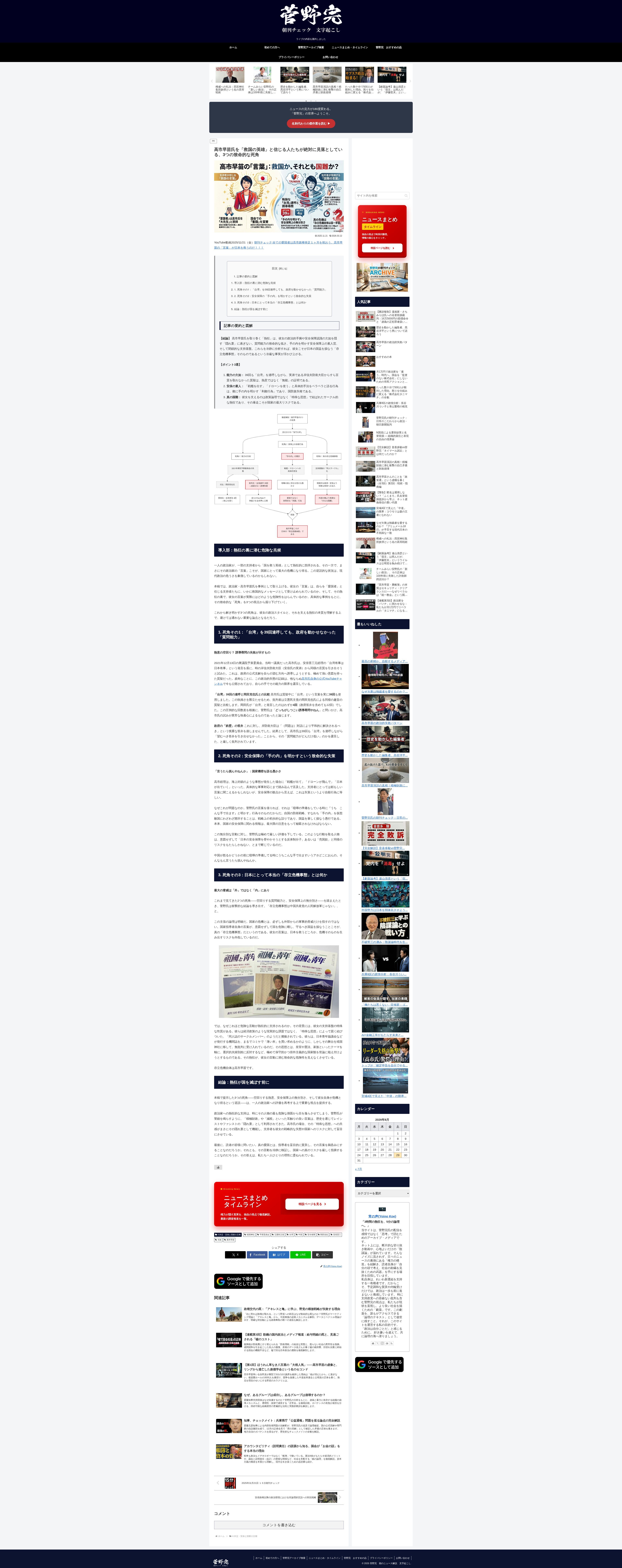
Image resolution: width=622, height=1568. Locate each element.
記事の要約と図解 (247, 276)
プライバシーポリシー (381, 1558)
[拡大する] (339, 418)
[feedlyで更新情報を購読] (387, 1343)
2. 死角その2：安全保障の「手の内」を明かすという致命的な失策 (272, 296)
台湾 (291, 1235)
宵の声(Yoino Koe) (382, 1216)
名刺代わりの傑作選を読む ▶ (311, 123)
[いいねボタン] (218, 1167)
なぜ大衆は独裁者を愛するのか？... (385, 691)
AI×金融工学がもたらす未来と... (382, 1035)
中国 (300, 1235)
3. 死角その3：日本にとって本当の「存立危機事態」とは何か (270, 302)
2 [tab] (311, 101)
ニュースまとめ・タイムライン (324, 1558)
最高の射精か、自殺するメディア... (385, 661)
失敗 (219, 1240)
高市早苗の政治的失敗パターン (382, 723)
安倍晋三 (337, 1235)
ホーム (258, 1558)
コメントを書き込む (279, 1525)
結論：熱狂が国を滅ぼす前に (251, 309)
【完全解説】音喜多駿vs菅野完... (383, 848)
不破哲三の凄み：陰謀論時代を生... (385, 942)
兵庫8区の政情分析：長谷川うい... (384, 974)
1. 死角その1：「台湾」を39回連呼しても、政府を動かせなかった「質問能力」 (280, 289)
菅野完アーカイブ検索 (294, 1558)
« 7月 (358, 1169)
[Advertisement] (382, 164)
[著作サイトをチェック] (373, 1343)
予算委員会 (264, 1235)
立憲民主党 (279, 1235)
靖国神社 (250, 1235)
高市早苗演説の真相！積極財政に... (385, 785)
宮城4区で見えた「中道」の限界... (384, 1096)
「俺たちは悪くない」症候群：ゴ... (385, 1004)
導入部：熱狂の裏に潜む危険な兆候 (255, 283)
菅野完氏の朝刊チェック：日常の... (385, 817)
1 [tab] (306, 101)
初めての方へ (272, 1558)
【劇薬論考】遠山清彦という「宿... (385, 878)
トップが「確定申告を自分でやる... (385, 1065)
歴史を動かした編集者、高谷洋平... (385, 755)
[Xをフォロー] (377, 1343)
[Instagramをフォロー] (382, 1343)
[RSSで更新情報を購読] (391, 1343)
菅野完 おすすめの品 (355, 1558)
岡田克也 (324, 1235)
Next (410, 81)
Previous (211, 81)
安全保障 (311, 1235)
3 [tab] (315, 101)
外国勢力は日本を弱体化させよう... (385, 910)
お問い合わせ (403, 1558)
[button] (322, 1254)
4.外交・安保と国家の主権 (229, 1235)
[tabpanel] (230, 81)
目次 (275, 268)
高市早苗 (230, 1240)
